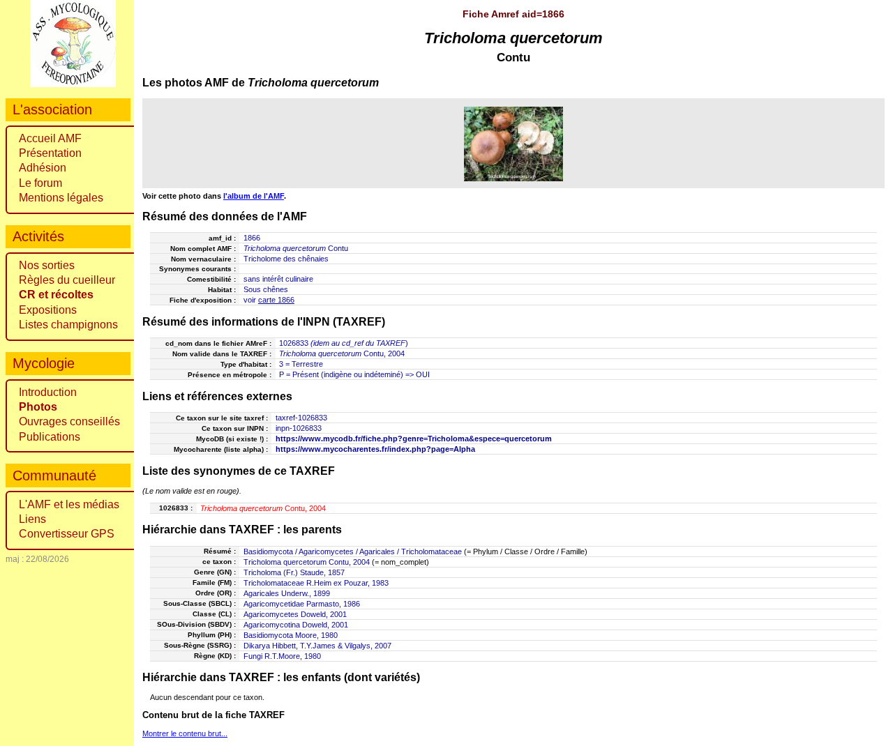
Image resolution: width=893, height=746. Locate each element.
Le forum (40, 183)
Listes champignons (68, 324)
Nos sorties (47, 265)
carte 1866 (276, 300)
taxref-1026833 (301, 417)
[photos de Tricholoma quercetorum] (514, 144)
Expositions (48, 310)
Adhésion (42, 168)
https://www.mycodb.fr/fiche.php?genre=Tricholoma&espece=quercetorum (414, 438)
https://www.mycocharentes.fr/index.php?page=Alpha (375, 449)
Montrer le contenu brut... (184, 733)
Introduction (48, 392)
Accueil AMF (50, 138)
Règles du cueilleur (67, 280)
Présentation (50, 153)
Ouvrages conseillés (69, 421)
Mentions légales (61, 198)
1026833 (293, 343)
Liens (32, 519)
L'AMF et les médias (69, 504)
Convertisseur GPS (66, 534)
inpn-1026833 (299, 428)
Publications (49, 437)
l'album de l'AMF (253, 196)
